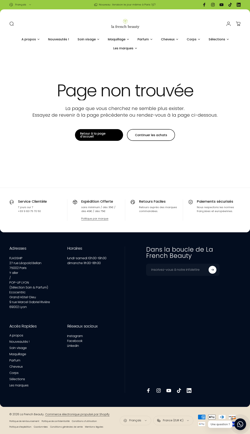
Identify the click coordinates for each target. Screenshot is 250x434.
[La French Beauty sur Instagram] (158, 390)
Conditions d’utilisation (84, 421)
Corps (14, 373)
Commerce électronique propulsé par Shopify (77, 414)
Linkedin (73, 345)
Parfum (14, 360)
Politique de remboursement (24, 421)
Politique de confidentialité (56, 421)
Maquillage (17, 354)
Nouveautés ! (19, 342)
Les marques (19, 385)
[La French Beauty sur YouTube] (168, 390)
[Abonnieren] (212, 270)
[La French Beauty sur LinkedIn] (189, 390)
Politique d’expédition (20, 426)
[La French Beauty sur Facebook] (148, 390)
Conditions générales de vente (66, 426)
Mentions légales (94, 426)
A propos (16, 335)
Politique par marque (94, 218)
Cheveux (16, 367)
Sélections (17, 379)
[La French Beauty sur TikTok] (179, 390)
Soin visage (18, 348)
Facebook (74, 341)
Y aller (13, 273)
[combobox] (20, 4)
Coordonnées (41, 426)
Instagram (75, 336)
